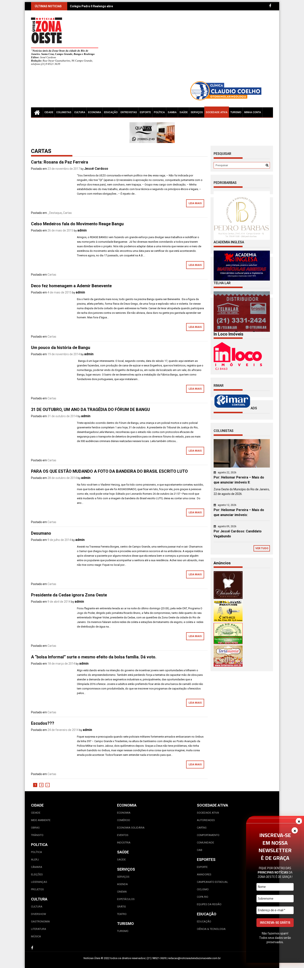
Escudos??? (42, 723)
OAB (199, 850)
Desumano (41, 533)
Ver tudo (261, 548)
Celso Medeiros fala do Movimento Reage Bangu (77, 223)
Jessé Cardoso (96, 169)
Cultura (79, 112)
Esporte (145, 112)
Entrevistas (129, 112)
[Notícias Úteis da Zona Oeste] (37, 112)
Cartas (67, 212)
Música (36, 936)
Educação (111, 112)
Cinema (122, 891)
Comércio (123, 820)
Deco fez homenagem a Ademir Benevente (71, 285)
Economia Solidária (131, 827)
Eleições (37, 874)
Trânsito (37, 835)
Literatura (38, 928)
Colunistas (63, 112)
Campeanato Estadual (212, 881)
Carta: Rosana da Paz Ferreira (59, 162)
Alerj (35, 859)
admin (82, 230)
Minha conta (252, 112)
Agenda (122, 884)
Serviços (197, 112)
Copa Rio (202, 896)
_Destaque (55, 212)
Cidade (48, 112)
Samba (172, 112)
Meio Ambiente (40, 820)
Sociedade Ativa (216, 112)
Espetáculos (126, 899)
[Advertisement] (190, 48)
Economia (94, 112)
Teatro (122, 914)
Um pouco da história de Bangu (60, 347)
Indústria (123, 842)
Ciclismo (203, 889)
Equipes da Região (209, 904)
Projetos (37, 889)
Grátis (121, 906)
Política (159, 112)
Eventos (122, 835)
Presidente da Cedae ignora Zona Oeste (69, 594)
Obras (35, 827)
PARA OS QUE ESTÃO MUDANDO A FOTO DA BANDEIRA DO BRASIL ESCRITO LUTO (109, 471)
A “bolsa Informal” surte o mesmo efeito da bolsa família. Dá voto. (93, 656)
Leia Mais (195, 203)
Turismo (235, 112)
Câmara (36, 867)
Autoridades (206, 820)
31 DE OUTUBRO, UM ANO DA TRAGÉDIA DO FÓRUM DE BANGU (90, 409)
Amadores (204, 874)
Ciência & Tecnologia (211, 928)
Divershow (38, 914)
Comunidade (205, 842)
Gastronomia (40, 921)
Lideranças (39, 881)
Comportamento (208, 835)
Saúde (184, 112)
